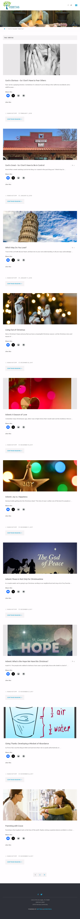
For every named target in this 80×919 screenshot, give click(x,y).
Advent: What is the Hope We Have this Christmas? (26, 661)
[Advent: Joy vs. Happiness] (40, 482)
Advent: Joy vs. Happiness (16, 497)
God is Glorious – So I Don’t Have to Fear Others (25, 80)
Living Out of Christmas (15, 330)
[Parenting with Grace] (40, 811)
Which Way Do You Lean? (16, 247)
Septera (39, 909)
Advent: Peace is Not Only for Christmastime (24, 579)
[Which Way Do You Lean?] (40, 232)
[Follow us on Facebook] (68, 5)
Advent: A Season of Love (16, 415)
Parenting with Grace (14, 826)
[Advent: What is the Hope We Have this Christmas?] (40, 648)
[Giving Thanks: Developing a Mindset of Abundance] (40, 730)
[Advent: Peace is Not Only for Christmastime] (40, 564)
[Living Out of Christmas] (40, 314)
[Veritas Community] (12, 5)
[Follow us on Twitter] (71, 5)
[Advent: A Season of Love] (40, 401)
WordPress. (48, 909)
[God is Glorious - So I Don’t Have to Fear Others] (40, 64)
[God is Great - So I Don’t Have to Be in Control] (40, 150)
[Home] (5, 29)
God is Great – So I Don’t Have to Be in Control (24, 165)
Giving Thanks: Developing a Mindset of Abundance (27, 743)
